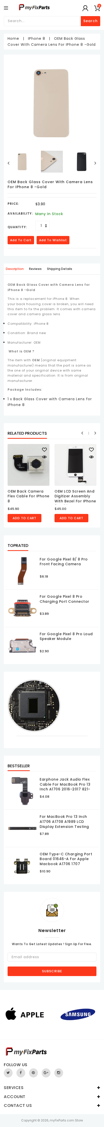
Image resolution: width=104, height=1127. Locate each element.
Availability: (20, 213)
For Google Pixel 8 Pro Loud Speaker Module (66, 636)
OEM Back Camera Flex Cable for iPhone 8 (28, 496)
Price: (13, 204)
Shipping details (59, 269)
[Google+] (46, 1072)
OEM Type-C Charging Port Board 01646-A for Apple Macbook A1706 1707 (66, 859)
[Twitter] (8, 1072)
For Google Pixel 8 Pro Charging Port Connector (64, 599)
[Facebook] (20, 1072)
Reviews (35, 269)
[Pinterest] (33, 1072)
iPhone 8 (36, 38)
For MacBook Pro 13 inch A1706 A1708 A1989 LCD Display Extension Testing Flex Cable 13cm (64, 824)
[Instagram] (58, 1072)
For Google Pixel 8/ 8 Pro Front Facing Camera (64, 562)
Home (13, 38)
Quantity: (17, 227)
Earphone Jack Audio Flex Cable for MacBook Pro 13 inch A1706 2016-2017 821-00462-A (65, 787)
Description (15, 269)
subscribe (52, 971)
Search (90, 20)
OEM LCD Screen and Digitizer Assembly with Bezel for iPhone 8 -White (75, 499)
